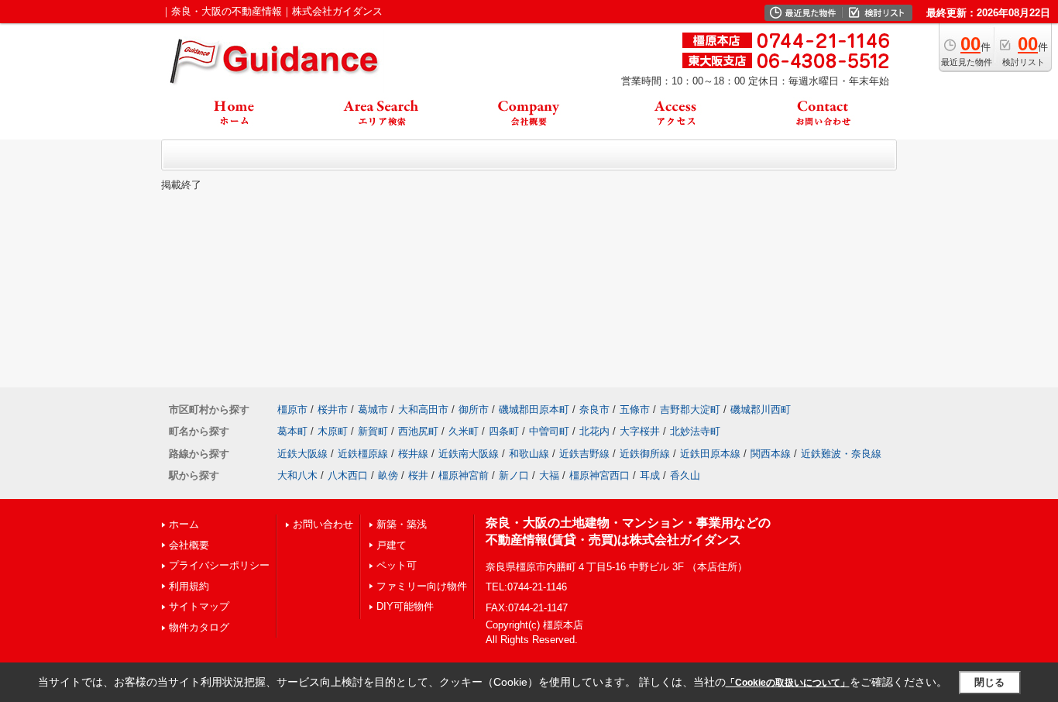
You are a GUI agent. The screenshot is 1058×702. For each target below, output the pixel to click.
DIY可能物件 (405, 606)
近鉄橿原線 (363, 453)
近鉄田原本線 (710, 453)
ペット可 (396, 565)
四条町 (504, 431)
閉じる (989, 682)
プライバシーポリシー (219, 565)
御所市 (474, 409)
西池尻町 (418, 431)
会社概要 (189, 545)
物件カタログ (199, 627)
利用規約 (189, 586)
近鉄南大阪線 (468, 453)
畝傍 (388, 475)
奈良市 (594, 409)
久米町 (463, 431)
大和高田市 (423, 409)
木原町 (333, 431)
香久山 (685, 475)
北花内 (594, 431)
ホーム (184, 524)
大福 (549, 475)
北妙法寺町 (695, 431)
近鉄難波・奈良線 (841, 453)
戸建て (391, 545)
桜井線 (413, 453)
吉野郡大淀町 (690, 409)
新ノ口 (514, 475)
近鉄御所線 (645, 453)
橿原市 (292, 409)
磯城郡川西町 (760, 409)
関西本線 (771, 453)
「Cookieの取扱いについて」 (788, 682)
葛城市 (373, 409)
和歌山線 (529, 453)
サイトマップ (199, 606)
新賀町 (373, 431)
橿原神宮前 (463, 475)
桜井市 (333, 409)
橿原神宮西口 (599, 475)
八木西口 (348, 475)
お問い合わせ (323, 524)
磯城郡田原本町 (534, 409)
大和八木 (297, 475)
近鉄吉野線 (584, 453)
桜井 (418, 475)
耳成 (650, 475)
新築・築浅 (401, 524)
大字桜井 (640, 431)
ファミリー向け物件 (421, 586)
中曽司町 (549, 431)
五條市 (635, 409)
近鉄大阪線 (302, 453)
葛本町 (292, 431)
